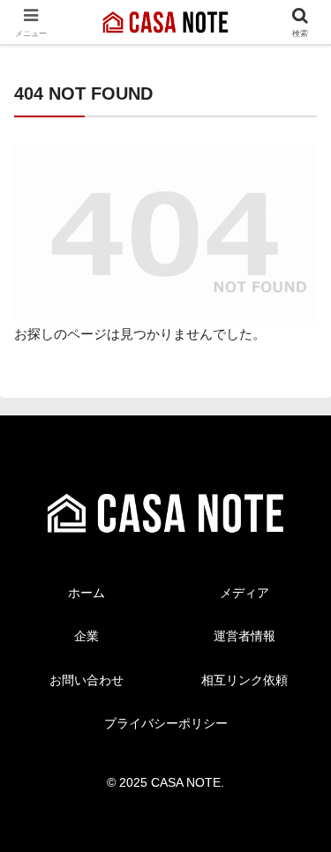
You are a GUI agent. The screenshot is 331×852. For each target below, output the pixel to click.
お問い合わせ (86, 680)
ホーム (86, 593)
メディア (244, 593)
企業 (86, 636)
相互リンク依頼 (244, 680)
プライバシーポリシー (166, 723)
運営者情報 (244, 636)
